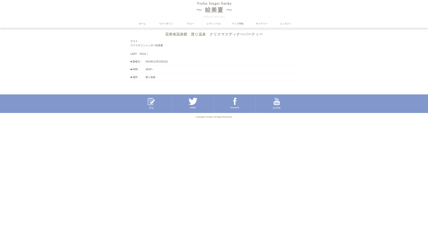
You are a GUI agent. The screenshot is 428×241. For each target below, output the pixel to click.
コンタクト (285, 23)
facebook (234, 107)
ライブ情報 (238, 23)
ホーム (142, 23)
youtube (277, 107)
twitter (193, 107)
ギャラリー (262, 23)
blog (151, 107)
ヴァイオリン (166, 23)
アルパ (190, 23)
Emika (210, 117)
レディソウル (214, 23)
